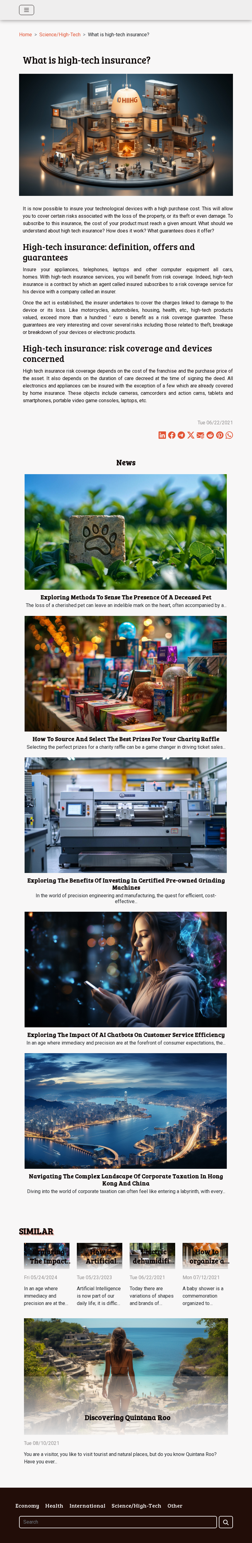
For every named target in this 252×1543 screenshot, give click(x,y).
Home (25, 35)
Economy (27, 1505)
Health (54, 1505)
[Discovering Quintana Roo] (126, 1376)
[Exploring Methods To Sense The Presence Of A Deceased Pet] (126, 532)
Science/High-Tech (60, 35)
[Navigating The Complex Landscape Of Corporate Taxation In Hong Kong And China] (126, 1111)
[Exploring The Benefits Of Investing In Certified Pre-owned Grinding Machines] (126, 815)
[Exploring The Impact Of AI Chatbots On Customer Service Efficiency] (126, 969)
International (87, 1505)
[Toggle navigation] (26, 10)
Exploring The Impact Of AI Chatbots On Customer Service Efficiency (126, 1034)
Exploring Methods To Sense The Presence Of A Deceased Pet (126, 597)
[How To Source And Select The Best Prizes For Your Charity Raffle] (126, 674)
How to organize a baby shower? (207, 1265)
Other (175, 1505)
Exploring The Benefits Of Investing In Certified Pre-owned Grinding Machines (126, 883)
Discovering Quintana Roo (128, 1417)
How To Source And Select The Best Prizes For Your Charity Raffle (126, 739)
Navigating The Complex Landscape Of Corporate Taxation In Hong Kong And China (126, 1179)
